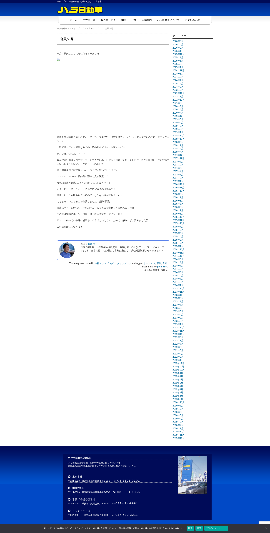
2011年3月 (177, 392)
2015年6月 (177, 230)
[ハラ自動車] (80, 9)
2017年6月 (177, 165)
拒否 (199, 528)
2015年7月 (177, 226)
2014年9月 (177, 259)
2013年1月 (177, 324)
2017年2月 (177, 178)
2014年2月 (177, 282)
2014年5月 (177, 272)
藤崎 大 (91, 244)
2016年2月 (177, 210)
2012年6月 (177, 347)
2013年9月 (177, 298)
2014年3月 (177, 278)
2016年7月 (177, 197)
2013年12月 (178, 288)
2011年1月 (177, 399)
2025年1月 (177, 67)
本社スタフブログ (104, 263)
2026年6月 (177, 41)
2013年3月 (177, 317)
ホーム (73, 20)
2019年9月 (177, 119)
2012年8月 (177, 340)
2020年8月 (177, 106)
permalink (162, 266)
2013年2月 (177, 321)
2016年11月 (178, 187)
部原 (159, 263)
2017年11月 (178, 158)
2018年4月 (177, 152)
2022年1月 (177, 96)
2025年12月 (178, 54)
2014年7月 (177, 265)
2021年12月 (178, 100)
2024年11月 (178, 70)
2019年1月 (177, 132)
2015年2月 (177, 243)
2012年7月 (177, 344)
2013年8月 (177, 301)
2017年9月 (177, 161)
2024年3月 (177, 87)
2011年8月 (177, 376)
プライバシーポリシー (216, 528)
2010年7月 (177, 409)
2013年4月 (177, 314)
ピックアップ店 (81, 511)
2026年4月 (177, 44)
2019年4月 (177, 122)
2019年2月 (177, 129)
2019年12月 (178, 116)
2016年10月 (178, 191)
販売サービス (108, 20)
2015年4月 (177, 236)
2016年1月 (177, 213)
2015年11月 (178, 220)
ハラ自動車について (168, 20)
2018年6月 (177, 148)
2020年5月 (177, 109)
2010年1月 (177, 428)
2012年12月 (178, 327)
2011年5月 (177, 386)
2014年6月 (177, 269)
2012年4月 (177, 353)
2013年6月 (177, 308)
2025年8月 (177, 57)
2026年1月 (177, 51)
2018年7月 (177, 145)
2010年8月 (177, 405)
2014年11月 (178, 253)
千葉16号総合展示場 (83, 499)
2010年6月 (177, 412)
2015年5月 (177, 233)
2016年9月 (177, 194)
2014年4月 (177, 275)
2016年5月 (177, 204)
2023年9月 (177, 90)
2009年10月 (178, 438)
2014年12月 (178, 249)
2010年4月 (177, 418)
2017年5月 (177, 168)
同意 (190, 528)
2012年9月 (177, 337)
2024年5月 (177, 83)
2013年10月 (178, 295)
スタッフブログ (123, 263)
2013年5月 (177, 311)
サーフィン (149, 263)
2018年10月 (178, 139)
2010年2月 (177, 425)
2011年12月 (178, 363)
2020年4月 (177, 113)
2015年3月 (177, 240)
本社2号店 (78, 488)
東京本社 (77, 476)
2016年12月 (178, 184)
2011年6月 (177, 383)
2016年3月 (177, 207)
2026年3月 (177, 48)
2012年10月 (178, 334)
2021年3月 (177, 103)
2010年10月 (178, 402)
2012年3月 (177, 357)
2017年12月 (178, 155)
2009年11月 (178, 435)
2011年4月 (177, 389)
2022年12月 (178, 93)
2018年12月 (178, 135)
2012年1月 (177, 360)
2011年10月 (178, 370)
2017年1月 (177, 181)
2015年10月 (178, 223)
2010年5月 (177, 415)
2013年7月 (177, 305)
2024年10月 (178, 73)
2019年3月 (177, 126)
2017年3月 (177, 174)
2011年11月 (178, 366)
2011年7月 (177, 379)
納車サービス (128, 20)
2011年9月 (177, 373)
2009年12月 (178, 431)
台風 (164, 263)
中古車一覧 (89, 20)
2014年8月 (177, 262)
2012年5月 (177, 350)
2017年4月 (177, 171)
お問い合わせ (192, 20)
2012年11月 (178, 331)
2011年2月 (177, 396)
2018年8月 (177, 142)
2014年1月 (177, 285)
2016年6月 (177, 200)
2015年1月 (177, 246)
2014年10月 (178, 256)
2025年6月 (177, 61)
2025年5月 (177, 64)
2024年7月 (177, 80)
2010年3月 (177, 422)
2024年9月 (177, 77)
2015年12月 (178, 217)
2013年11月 (178, 292)
